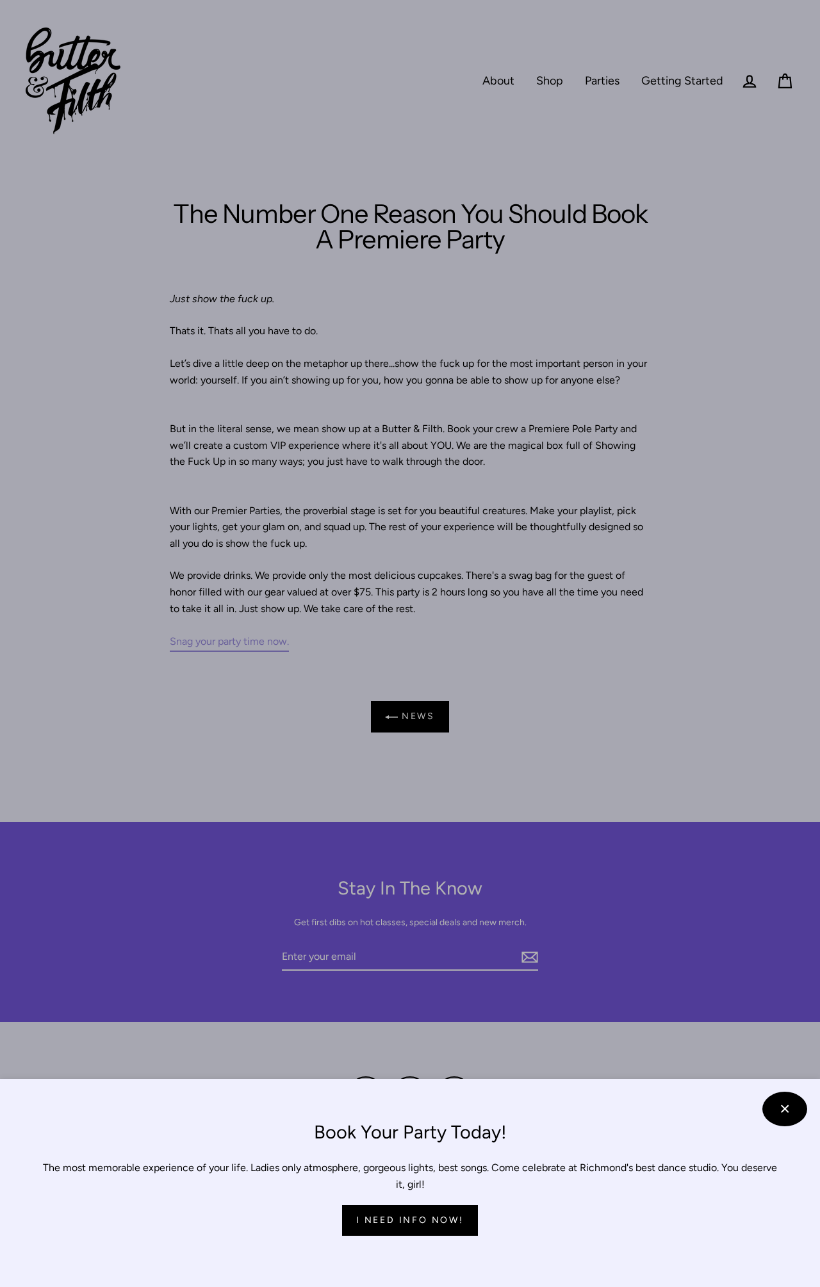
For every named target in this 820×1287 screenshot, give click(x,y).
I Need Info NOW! (410, 1220)
